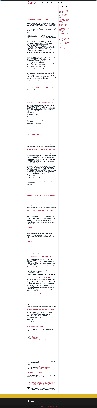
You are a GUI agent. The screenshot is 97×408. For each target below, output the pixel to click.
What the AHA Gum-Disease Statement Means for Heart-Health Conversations (63, 15)
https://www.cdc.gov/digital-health (45, 367)
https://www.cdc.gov (33, 336)
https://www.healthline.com (35, 338)
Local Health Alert (44, 406)
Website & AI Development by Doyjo (52, 406)
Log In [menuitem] (2, 0)
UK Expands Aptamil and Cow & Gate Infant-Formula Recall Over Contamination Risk (64, 29)
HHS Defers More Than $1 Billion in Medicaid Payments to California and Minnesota (64, 43)
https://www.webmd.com (35, 337)
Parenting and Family (59, 2)
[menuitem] (0, 0)
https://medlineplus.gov (36, 335)
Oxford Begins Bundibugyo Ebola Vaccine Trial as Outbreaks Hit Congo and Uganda (64, 34)
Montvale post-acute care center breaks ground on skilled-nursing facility (63, 48)
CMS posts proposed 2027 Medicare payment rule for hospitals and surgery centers (64, 60)
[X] (28, 32)
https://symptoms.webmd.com (45, 368)
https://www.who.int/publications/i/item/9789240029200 (35, 372)
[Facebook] (27, 32)
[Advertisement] (41, 11)
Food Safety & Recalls (50, 2)
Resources (67, 2)
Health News (43, 2)
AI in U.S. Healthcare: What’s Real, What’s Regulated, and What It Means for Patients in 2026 (40, 383)
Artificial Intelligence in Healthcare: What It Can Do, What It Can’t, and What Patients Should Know (41, 384)
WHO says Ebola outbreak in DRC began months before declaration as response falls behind (64, 65)
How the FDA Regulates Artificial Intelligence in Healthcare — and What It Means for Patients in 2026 (41, 382)
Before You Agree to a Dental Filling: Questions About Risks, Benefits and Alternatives (64, 20)
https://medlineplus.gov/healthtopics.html (42, 366)
